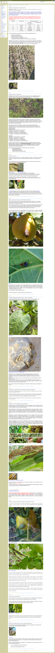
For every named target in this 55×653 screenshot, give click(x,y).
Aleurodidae (2, 12)
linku (31, 292)
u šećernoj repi (10, 89)
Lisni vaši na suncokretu (14, 596)
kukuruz (2, 10)
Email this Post (28, 152)
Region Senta (5, 1)
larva (9, 283)
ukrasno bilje (2, 30)
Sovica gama (3, 28)
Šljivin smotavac (3, 26)
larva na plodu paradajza (13, 542)
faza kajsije (11, 637)
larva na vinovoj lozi (12, 570)
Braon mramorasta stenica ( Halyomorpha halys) (20, 199)
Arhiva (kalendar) (3, 35)
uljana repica (2, 25)
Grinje (2, 29)
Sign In (52, 0)
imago (10, 247)
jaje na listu (11, 335)
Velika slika (11, 444)
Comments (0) (32, 152)
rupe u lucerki (11, 80)
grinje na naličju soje (21, 172)
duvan (2, 21)
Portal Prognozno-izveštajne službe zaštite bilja (6, 0)
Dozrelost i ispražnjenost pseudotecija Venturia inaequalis (22, 389)
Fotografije (2, 36)
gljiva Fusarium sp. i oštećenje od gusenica (16, 480)
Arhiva (2, 34)
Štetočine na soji (12, 156)
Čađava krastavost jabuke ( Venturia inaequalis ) (3, 14)
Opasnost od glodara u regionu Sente (17, 7)
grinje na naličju (11, 172)
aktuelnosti (2, 32)
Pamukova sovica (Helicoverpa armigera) (18, 403)
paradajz (2, 22)
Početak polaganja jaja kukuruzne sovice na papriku (20, 297)
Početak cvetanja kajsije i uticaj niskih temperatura (20, 623)
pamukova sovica (3, 11)
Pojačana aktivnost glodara (15, 94)
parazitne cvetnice (3, 23)
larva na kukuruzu (12, 471)
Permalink (24, 152)
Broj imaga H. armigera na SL (14, 490)
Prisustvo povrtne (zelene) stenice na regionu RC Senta (21, 501)
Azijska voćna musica (4, 31)
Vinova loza (2, 27)
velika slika (11, 613)
